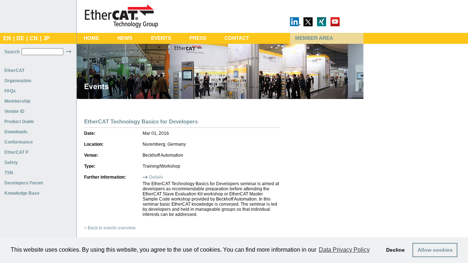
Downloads (15, 131)
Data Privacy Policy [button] (344, 250)
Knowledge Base (21, 193)
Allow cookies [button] (435, 250)
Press (197, 38)
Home (91, 38)
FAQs (10, 91)
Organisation (17, 80)
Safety (11, 162)
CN (34, 38)
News (124, 38)
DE (20, 38)
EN (7, 38)
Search (11, 51)
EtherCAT (14, 70)
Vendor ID (14, 111)
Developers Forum (23, 183)
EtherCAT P (16, 152)
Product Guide (19, 121)
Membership (17, 101)
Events (161, 38)
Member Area (314, 38)
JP (46, 38)
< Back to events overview (110, 227)
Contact (236, 38)
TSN (8, 172)
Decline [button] (395, 250)
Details (156, 177)
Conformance (18, 142)
